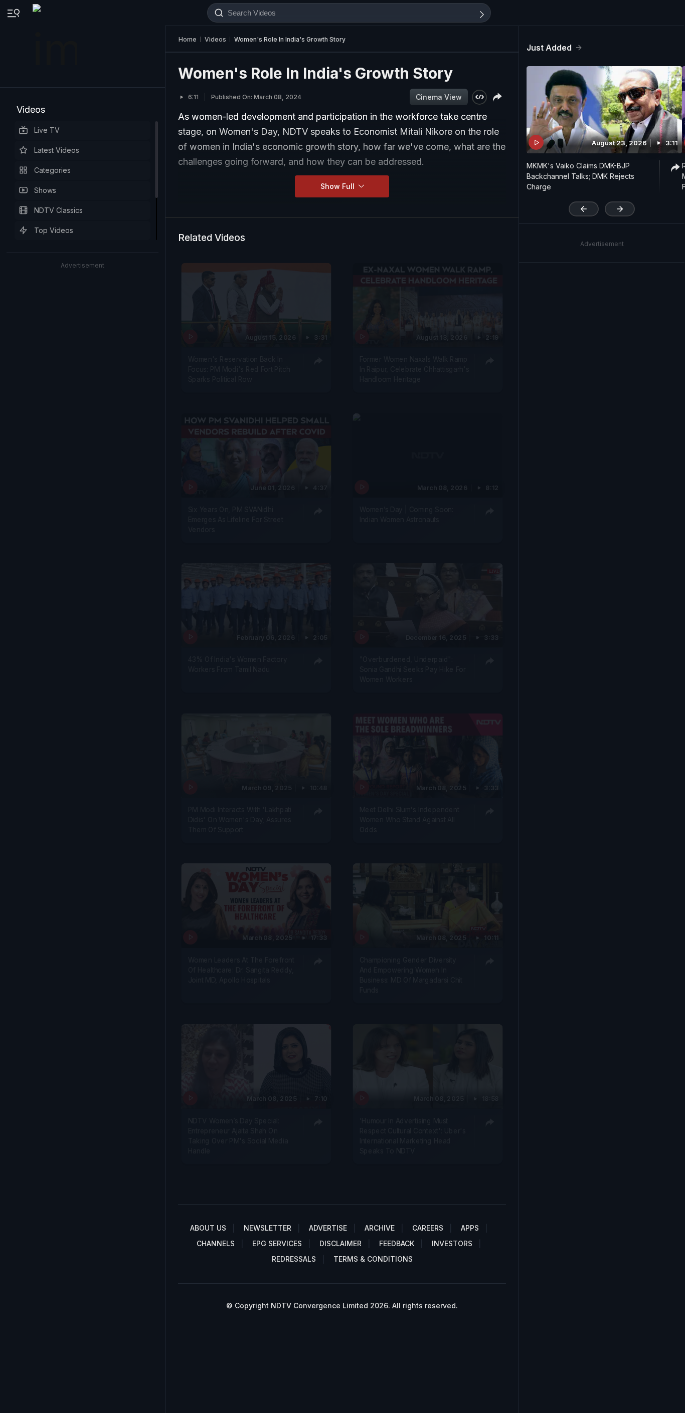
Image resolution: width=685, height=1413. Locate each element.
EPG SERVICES (277, 1243)
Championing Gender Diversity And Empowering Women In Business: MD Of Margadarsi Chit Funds (411, 975)
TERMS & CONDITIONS (373, 1259)
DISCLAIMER (340, 1243)
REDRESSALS (294, 1259)
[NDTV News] (56, 43)
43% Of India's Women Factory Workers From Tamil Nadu (237, 664)
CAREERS (427, 1228)
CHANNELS (216, 1243)
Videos (31, 109)
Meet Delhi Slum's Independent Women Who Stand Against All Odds (409, 819)
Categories (52, 170)
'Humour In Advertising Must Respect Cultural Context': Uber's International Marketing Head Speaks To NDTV (413, 1135)
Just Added (549, 48)
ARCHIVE (380, 1228)
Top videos (53, 230)
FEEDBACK (396, 1243)
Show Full (338, 186)
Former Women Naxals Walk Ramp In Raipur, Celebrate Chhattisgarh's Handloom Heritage (414, 369)
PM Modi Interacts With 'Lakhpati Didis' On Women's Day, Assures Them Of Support (239, 819)
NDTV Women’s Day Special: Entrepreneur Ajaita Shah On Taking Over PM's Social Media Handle (238, 1135)
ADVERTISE (328, 1228)
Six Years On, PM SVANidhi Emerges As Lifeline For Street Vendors (235, 519)
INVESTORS (452, 1243)
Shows (45, 190)
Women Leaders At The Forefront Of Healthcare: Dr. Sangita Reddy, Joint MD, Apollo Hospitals (241, 970)
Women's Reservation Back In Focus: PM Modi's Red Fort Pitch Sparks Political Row (239, 369)
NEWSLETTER (267, 1228)
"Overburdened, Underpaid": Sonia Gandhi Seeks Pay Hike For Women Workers (413, 669)
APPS (470, 1228)
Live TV (47, 130)
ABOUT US (208, 1228)
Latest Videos (56, 150)
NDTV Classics (58, 210)
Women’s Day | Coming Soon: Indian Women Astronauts (406, 514)
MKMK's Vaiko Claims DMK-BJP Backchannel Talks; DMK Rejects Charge (580, 176)
